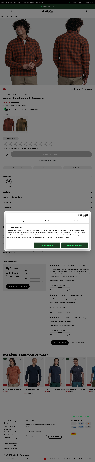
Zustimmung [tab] (20, 221)
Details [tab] (47, 221)
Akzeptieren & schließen (74, 245)
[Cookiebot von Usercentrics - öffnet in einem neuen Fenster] (80, 215)
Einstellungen (46, 245)
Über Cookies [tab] (75, 221)
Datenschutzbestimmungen (71, 235)
